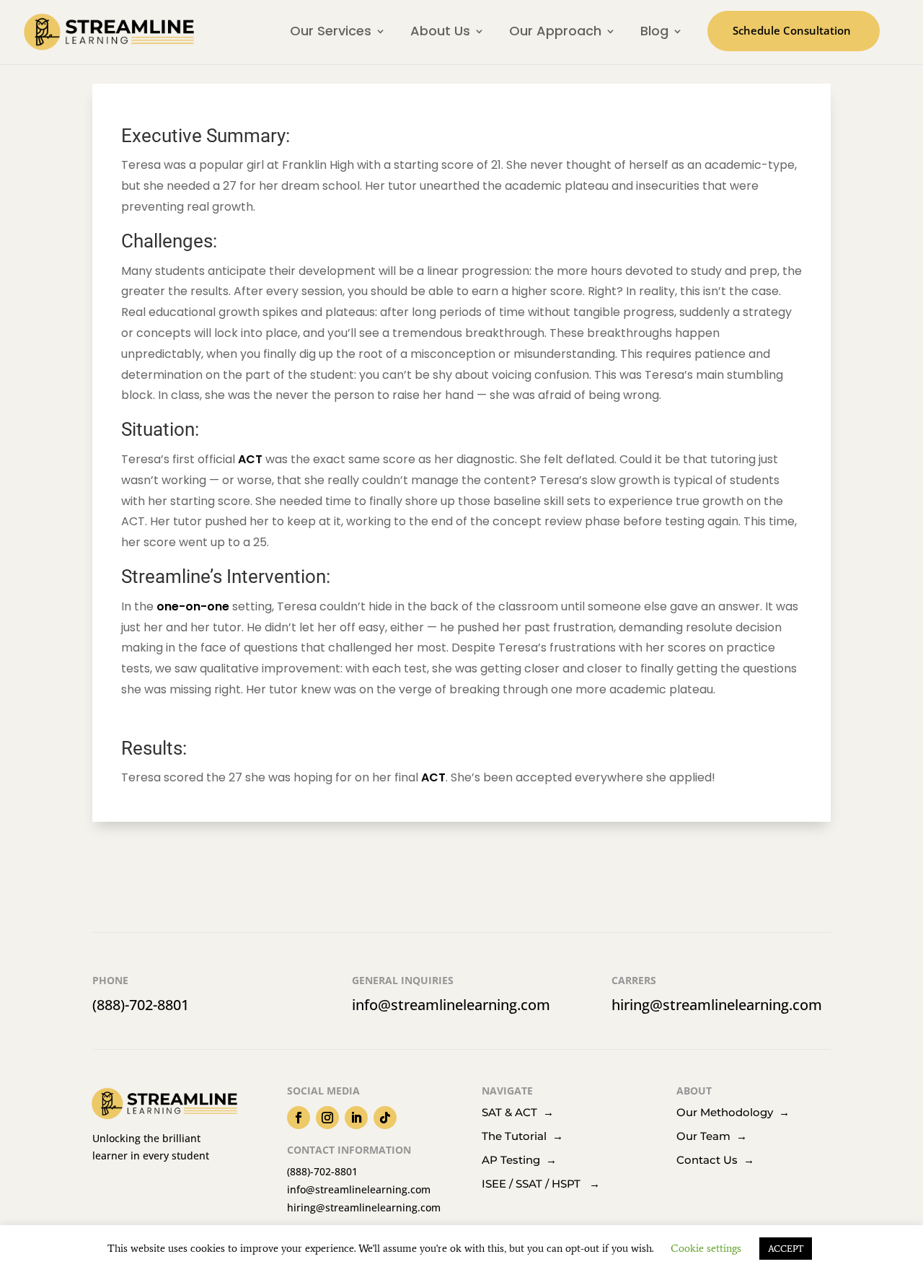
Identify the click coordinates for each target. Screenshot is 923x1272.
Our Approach (555, 31)
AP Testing (519, 1160)
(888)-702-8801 (140, 1004)
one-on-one (192, 606)
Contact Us (715, 1160)
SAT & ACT (512, 1112)
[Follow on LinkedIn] (356, 1117)
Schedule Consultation (792, 30)
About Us (440, 31)
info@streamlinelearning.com (451, 1004)
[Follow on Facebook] (298, 1117)
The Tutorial (522, 1136)
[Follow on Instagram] (327, 1117)
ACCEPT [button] (785, 1248)
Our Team (711, 1136)
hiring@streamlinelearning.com (716, 1004)
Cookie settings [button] (706, 1248)
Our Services (330, 31)
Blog (654, 31)
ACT (250, 459)
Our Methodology (727, 1112)
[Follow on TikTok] (385, 1117)
